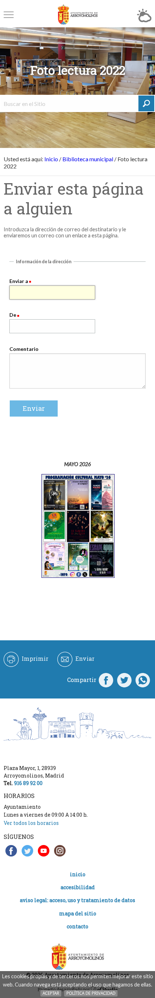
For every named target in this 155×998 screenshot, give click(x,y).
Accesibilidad (78, 887)
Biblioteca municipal (87, 158)
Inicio (51, 158)
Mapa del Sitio (77, 913)
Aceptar (51, 993)
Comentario (24, 349)
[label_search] (146, 103)
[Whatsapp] (143, 680)
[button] (9, 14)
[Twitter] (124, 680)
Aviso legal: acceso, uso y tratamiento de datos (77, 900)
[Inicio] (77, 14)
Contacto (77, 926)
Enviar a (18, 281)
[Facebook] (106, 680)
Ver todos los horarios (31, 823)
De (12, 315)
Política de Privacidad (90, 993)
